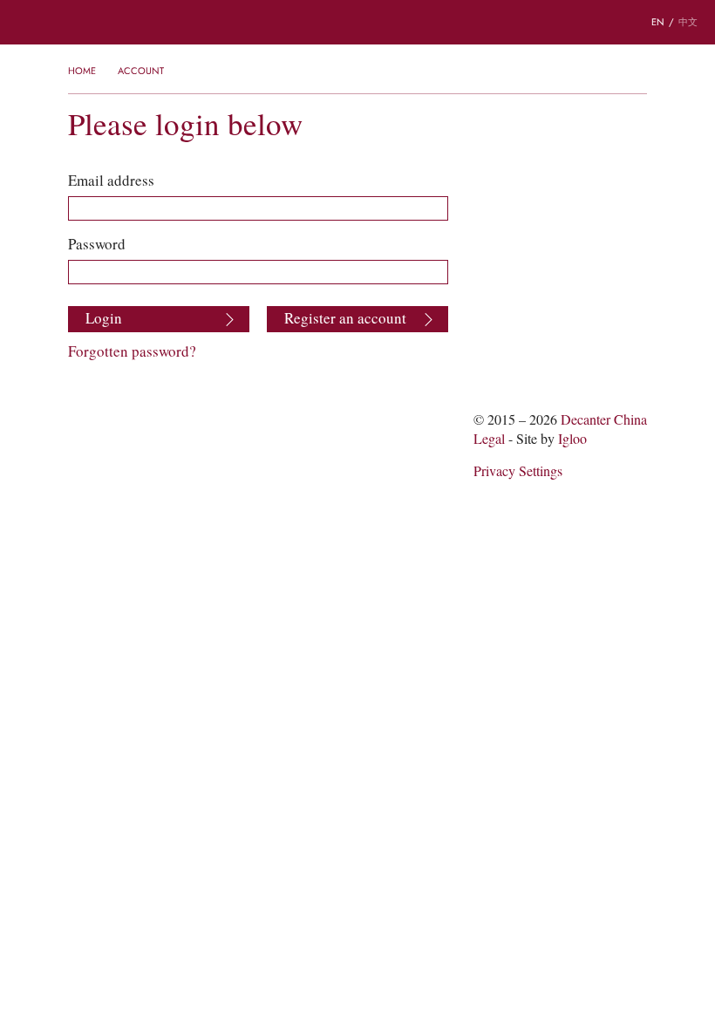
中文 (688, 22)
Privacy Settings (517, 471)
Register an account (345, 318)
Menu (25, 23)
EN (657, 22)
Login (103, 318)
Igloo (572, 439)
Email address (111, 180)
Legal (489, 439)
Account (141, 71)
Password (97, 244)
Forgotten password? (132, 351)
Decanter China (357, 22)
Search (78, 23)
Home (82, 71)
